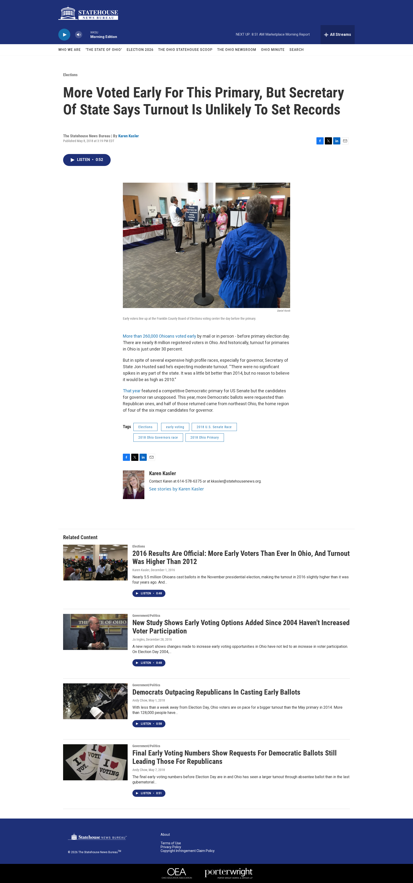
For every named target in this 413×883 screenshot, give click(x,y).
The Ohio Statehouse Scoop (185, 50)
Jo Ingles (138, 639)
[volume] (79, 34)
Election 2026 (140, 50)
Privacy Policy (171, 847)
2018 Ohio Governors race (158, 437)
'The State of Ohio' (104, 50)
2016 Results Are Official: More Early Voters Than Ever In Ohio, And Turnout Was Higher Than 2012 (241, 557)
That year (132, 390)
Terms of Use (171, 843)
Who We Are (69, 50)
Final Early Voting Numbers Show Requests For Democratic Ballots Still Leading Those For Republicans (234, 757)
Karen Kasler (128, 135)
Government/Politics (146, 615)
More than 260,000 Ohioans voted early (160, 336)
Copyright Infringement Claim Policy (188, 851)
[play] (64, 34)
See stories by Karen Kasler (176, 489)
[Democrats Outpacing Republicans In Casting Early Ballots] (95, 701)
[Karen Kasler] (133, 484)
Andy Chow (139, 700)
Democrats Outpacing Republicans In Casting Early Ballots (216, 692)
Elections (70, 74)
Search (296, 50)
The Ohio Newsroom (236, 50)
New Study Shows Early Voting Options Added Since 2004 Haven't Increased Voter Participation (241, 626)
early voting (175, 427)
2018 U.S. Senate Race (214, 427)
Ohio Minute (273, 50)
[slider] (86, 34)
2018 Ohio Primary (204, 437)
